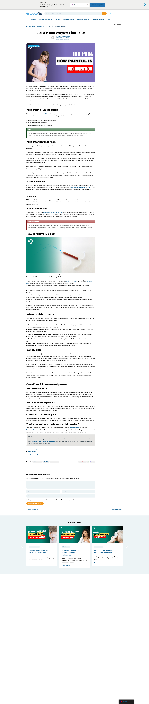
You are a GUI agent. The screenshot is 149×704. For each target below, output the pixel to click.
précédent (22, 547)
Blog (33, 26)
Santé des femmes (42, 26)
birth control (37, 462)
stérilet (46, 462)
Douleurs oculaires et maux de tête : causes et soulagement (71, 552)
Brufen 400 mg (71, 281)
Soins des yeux (65, 547)
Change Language (97, 5)
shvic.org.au (32, 451)
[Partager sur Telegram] (93, 462)
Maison (28, 26)
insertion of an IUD (41, 114)
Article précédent (33, 509)
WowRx (30, 439)
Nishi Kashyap (66, 36)
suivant (127, 547)
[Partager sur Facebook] (79, 462)
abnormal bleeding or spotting (81, 187)
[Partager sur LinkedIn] (85, 462)
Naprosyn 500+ (31, 430)
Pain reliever (54, 462)
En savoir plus (33, 563)
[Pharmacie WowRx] (34, 13)
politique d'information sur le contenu (43, 441)
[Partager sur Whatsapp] (88, 462)
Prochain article (116, 509)
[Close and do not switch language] (143, 4)
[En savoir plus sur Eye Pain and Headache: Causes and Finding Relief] (74, 534)
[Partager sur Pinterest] (82, 462)
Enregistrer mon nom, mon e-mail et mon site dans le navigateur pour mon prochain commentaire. (55, 500)
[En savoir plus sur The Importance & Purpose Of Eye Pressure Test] (107, 534)
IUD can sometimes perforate (52, 212)
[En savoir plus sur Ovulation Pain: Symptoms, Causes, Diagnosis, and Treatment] (41, 534)
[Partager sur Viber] (91, 462)
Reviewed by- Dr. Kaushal (62, 37)
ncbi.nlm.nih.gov (33, 449)
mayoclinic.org (33, 454)
